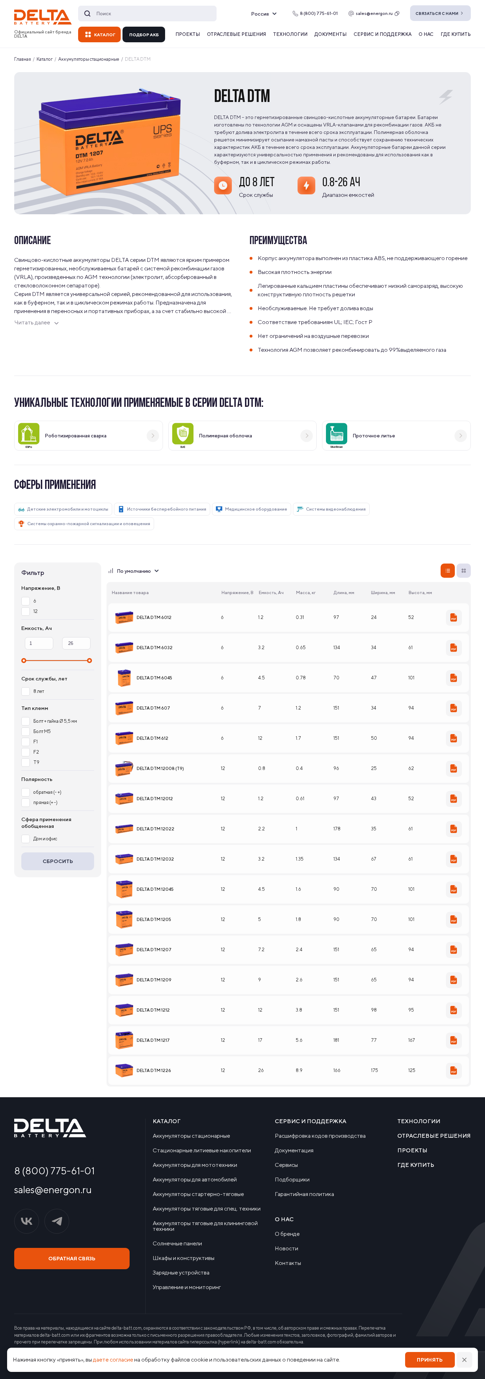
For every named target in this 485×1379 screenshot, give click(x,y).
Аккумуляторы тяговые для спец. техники (207, 1209)
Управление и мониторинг (187, 1287)
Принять (430, 1360)
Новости (286, 1248)
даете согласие (113, 1359)
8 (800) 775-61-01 (54, 1171)
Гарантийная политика (304, 1194)
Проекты (187, 34)
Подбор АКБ (144, 34)
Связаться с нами (436, 13)
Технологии (290, 34)
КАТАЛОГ (104, 34)
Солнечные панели (177, 1243)
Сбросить (58, 861)
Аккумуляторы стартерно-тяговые (198, 1194)
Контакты (288, 1263)
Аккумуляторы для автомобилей (195, 1180)
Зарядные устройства (181, 1273)
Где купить (456, 34)
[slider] (23, 660)
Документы (331, 34)
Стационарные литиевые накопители (202, 1150)
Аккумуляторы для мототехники (195, 1165)
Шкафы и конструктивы (183, 1258)
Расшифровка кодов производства (320, 1136)
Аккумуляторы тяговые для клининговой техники (205, 1226)
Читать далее (32, 322)
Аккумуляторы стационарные (191, 1136)
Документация (294, 1150)
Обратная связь (72, 1258)
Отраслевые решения (236, 34)
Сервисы (286, 1165)
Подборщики (292, 1180)
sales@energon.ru (374, 13)
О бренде (287, 1234)
